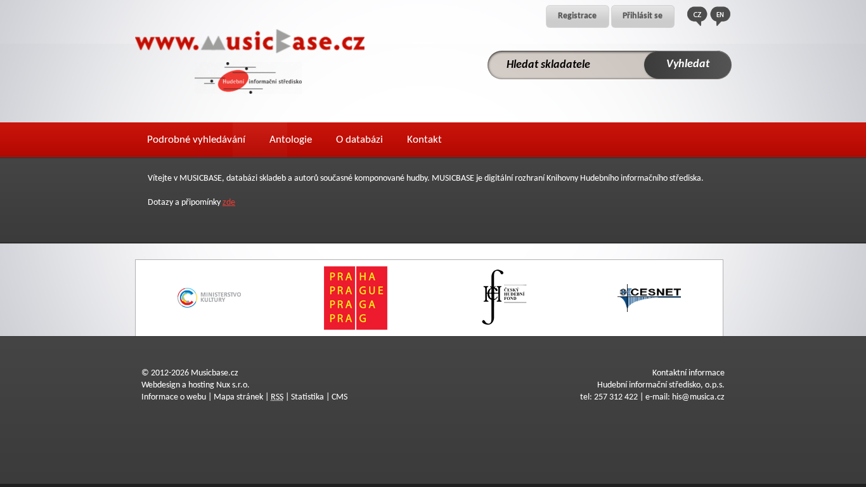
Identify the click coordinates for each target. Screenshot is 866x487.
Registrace (577, 16)
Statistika (307, 397)
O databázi (359, 139)
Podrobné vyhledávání (196, 139)
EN (720, 16)
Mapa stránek (238, 397)
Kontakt (424, 139)
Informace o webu (173, 397)
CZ (697, 16)
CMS (339, 397)
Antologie (290, 139)
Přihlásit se (642, 16)
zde (229, 202)
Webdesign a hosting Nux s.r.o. (195, 385)
